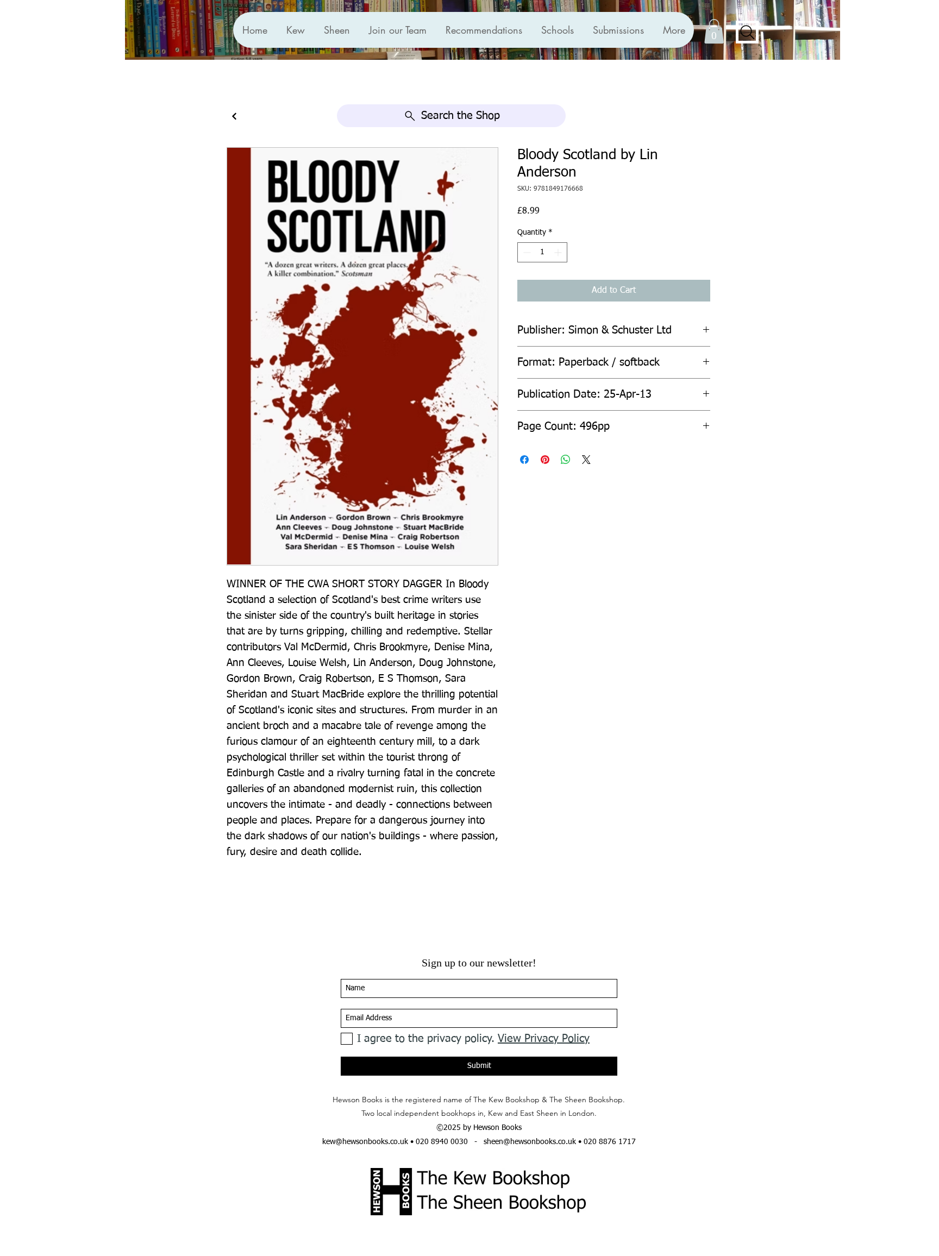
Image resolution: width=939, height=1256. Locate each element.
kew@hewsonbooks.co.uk (365, 1142)
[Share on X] (586, 459)
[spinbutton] (542, 252)
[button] (483, 30)
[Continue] (234, 116)
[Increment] (559, 252)
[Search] (747, 32)
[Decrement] (526, 252)
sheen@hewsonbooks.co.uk (530, 1142)
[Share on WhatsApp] (565, 459)
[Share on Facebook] (524, 459)
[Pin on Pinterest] (545, 459)
